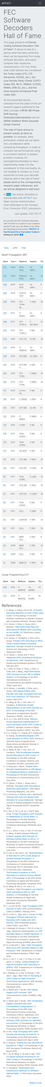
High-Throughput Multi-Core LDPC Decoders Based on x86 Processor (24, 948)
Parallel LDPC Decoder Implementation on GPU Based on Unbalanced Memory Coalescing (23, 769)
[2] (4, 554)
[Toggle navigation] (40, 3)
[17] (4, 390)
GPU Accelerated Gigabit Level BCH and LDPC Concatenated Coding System (24, 1004)
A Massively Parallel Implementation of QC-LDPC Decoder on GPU (24, 708)
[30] (5, 284)
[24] (5, 587)
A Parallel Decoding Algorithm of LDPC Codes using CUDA (24, 613)
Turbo (6, 248)
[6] (4, 502)
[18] (4, 373)
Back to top (36, 1083)
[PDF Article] (20, 235)
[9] (4, 476)
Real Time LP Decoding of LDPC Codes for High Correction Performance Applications (23, 978)
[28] (5, 302)
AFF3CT (6, 3)
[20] (5, 356)
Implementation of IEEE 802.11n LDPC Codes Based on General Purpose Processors (24, 856)
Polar (24, 248)
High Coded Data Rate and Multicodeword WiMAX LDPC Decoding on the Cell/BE (23, 630)
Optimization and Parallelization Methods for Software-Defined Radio (22, 1071)
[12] (4, 442)
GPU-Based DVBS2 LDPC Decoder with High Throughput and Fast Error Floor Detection (24, 694)
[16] (4, 399)
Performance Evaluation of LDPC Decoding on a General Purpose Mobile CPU (23, 875)
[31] (4, 267)
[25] (5, 330)
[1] (4, 562)
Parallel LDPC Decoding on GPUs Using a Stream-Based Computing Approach (24, 644)
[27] (5, 313)
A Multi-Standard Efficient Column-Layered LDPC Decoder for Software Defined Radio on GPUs (22, 836)
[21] (4, 596)
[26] (5, 322)
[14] (4, 416)
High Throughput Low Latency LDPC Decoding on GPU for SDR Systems (24, 892)
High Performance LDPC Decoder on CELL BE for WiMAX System (23, 674)
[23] (5, 339)
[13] (4, 425)
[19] (4, 365)
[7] (4, 494)
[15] (4, 408)
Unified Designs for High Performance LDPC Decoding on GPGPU (23, 964)
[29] (5, 293)
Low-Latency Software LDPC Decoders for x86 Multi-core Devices (24, 1020)
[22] (5, 347)
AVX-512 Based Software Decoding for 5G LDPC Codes (23, 1057)
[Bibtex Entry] (22, 235)
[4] (4, 519)
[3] (4, 545)
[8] (4, 485)
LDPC (15, 248)
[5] (4, 511)
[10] (4, 468)
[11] (4, 459)
